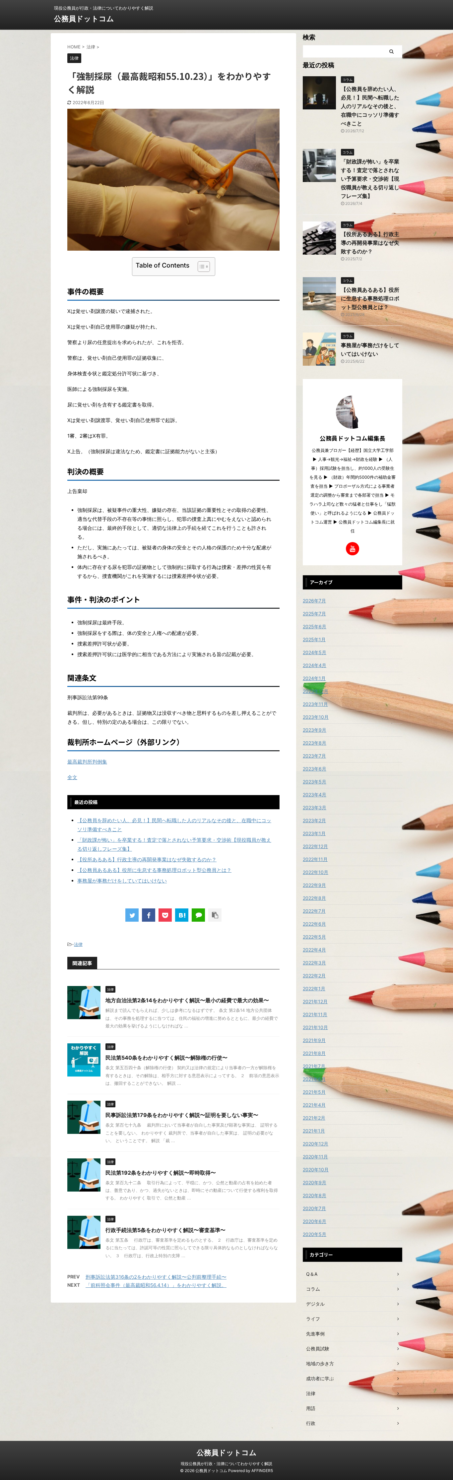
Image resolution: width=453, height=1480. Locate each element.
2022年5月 (314, 937)
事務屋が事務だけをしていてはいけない (122, 881)
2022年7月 (314, 911)
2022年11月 (315, 859)
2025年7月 (314, 613)
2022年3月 (314, 962)
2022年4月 (314, 950)
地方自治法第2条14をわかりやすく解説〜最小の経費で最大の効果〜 (187, 1000)
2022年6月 (314, 924)
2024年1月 (314, 678)
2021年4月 (314, 1105)
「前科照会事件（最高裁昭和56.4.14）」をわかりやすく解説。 (156, 1285)
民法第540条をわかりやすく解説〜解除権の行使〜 (166, 1057)
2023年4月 (314, 794)
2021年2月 (314, 1118)
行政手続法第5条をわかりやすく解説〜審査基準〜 (165, 1230)
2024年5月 (314, 652)
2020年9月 (314, 1182)
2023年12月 (315, 691)
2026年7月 (314, 600)
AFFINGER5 (262, 1470)
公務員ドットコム (84, 18)
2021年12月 (315, 1001)
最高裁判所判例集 (87, 762)
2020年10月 (316, 1169)
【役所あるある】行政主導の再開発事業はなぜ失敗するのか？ (147, 859)
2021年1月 (314, 1131)
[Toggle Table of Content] (200, 266)
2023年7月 (314, 756)
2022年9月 (314, 885)
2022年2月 (314, 975)
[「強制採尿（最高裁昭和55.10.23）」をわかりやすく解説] (181, 915)
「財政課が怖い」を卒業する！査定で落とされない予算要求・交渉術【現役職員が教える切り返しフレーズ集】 (370, 178)
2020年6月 (314, 1221)
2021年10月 (315, 1027)
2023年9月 (314, 730)
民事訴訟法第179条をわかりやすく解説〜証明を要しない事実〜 (181, 1115)
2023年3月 (314, 807)
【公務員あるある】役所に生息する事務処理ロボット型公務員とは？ (154, 870)
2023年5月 (314, 781)
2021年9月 (314, 1040)
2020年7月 (314, 1208)
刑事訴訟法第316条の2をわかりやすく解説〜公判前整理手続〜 (156, 1277)
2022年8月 (314, 898)
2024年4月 (314, 665)
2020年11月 (315, 1156)
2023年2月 (314, 820)
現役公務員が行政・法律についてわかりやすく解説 (226, 1463)
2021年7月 (314, 1066)
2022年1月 (314, 988)
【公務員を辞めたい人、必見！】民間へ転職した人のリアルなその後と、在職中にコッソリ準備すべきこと (370, 106)
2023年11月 (315, 704)
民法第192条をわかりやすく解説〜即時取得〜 (160, 1172)
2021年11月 (315, 1014)
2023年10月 (316, 717)
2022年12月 (315, 846)
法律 (78, 944)
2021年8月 (314, 1053)
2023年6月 (314, 768)
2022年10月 (315, 872)
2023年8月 (314, 743)
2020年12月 (315, 1143)
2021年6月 (314, 1079)
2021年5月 (314, 1092)
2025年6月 (314, 626)
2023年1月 (314, 833)
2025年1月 (314, 639)
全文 (72, 777)
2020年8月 (314, 1195)
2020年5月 (314, 1234)
